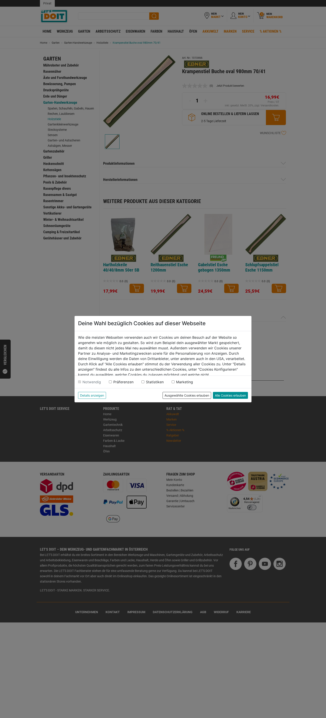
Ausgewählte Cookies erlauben (187, 395)
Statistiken (155, 382)
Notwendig (91, 382)
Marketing (184, 382)
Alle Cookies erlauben (230, 395)
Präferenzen (123, 382)
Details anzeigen (92, 395)
